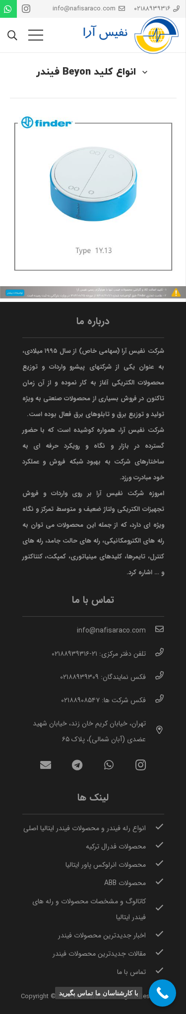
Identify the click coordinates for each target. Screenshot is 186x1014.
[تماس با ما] (155, 972)
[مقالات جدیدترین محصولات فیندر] (155, 954)
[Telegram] (77, 765)
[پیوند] (131, 35)
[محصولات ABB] (155, 883)
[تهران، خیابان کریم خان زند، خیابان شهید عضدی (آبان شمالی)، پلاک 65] (155, 731)
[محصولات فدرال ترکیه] (155, 846)
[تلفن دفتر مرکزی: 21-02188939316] (155, 654)
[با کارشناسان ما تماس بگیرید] (162, 993)
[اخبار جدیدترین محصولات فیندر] (155, 935)
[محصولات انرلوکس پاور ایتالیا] (155, 865)
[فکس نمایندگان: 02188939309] (155, 677)
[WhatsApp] (109, 765)
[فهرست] (36, 35)
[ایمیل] (45, 765)
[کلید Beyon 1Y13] (93, 197)
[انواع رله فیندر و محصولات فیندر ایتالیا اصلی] (155, 828)
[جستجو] (12, 35)
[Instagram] (26, 9)
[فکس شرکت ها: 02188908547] (155, 700)
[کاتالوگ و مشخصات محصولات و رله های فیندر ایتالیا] (155, 909)
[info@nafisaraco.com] (155, 630)
